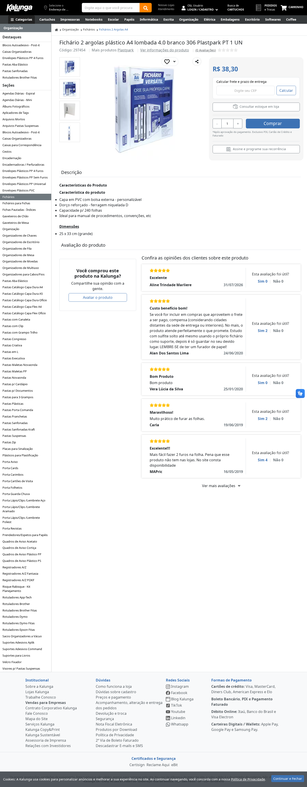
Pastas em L (10, 352)
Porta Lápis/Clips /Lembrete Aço (23, 500)
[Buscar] (146, 7)
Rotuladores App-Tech (17, 597)
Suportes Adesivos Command (22, 649)
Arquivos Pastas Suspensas (20, 126)
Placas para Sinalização (17, 449)
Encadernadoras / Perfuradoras (23, 165)
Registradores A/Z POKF (18, 580)
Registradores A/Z (14, 567)
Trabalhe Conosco (40, 697)
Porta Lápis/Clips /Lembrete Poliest (21, 520)
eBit (174, 764)
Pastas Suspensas (14, 436)
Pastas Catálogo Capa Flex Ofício (24, 313)
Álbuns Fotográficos (15, 106)
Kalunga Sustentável (42, 734)
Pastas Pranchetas (14, 416)
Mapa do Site (36, 718)
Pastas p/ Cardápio (15, 384)
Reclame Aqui (158, 764)
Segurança (105, 718)
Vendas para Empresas (45, 702)
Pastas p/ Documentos (17, 391)
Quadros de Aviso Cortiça (19, 548)
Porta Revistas (12, 528)
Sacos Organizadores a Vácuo (22, 636)
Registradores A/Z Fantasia (20, 574)
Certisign (137, 764)
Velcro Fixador (12, 662)
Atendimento (166, 9)
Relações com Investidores (48, 745)
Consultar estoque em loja (259, 106)
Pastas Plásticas (12, 404)
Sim (262, 281)
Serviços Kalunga (39, 724)
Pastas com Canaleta (16, 319)
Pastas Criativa (12, 345)
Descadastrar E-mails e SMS (119, 745)
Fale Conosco (36, 713)
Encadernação (11, 158)
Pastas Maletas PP (14, 371)
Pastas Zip (9, 442)
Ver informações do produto (164, 50)
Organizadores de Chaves (19, 235)
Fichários (8, 197)
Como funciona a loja (114, 686)
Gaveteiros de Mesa (15, 223)
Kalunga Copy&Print (42, 729)
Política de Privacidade (115, 734)
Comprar (273, 123)
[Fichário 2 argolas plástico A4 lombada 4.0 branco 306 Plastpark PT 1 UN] (69, 67)
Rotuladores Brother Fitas (19, 77)
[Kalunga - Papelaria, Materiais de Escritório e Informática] (19, 7)
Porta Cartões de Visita (17, 481)
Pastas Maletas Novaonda (19, 365)
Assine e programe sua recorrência (259, 149)
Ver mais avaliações (219, 485)
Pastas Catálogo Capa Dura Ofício (24, 300)
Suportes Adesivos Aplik (18, 642)
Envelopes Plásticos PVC (18, 190)
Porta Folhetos (12, 488)
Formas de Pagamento (231, 680)
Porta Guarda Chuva (16, 494)
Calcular (286, 90)
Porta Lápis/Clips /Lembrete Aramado (21, 509)
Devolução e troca (111, 713)
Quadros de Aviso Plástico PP (21, 554)
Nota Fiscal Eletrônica (114, 724)
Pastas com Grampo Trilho (20, 332)
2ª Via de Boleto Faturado (117, 740)
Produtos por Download (116, 729)
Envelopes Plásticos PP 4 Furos (22, 58)
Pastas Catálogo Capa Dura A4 (22, 287)
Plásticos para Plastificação (20, 455)
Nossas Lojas (166, 5)
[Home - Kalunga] (56, 29)
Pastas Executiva (13, 358)
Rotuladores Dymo (15, 617)
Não (278, 281)
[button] (69, 67)
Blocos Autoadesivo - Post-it (21, 45)
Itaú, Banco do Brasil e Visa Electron (243, 714)
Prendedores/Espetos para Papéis (25, 535)
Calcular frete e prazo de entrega (241, 81)
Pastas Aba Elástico (15, 64)
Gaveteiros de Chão (15, 216)
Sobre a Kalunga (39, 686)
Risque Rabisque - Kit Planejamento (16, 589)
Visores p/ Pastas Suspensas (21, 668)
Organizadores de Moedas (20, 261)
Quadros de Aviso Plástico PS (21, 561)
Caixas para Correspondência (21, 145)
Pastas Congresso (14, 339)
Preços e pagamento (113, 697)
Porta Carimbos (12, 475)
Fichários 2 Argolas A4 (113, 29)
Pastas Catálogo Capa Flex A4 (22, 307)
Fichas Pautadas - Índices (19, 210)
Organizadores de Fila (16, 248)
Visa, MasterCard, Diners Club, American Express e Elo (243, 689)
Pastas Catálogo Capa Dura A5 (22, 294)
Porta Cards (10, 468)
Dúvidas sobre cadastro (116, 691)
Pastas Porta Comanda (17, 410)
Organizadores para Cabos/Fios (23, 274)
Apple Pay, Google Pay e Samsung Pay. (244, 727)
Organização (10, 229)
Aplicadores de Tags (15, 113)
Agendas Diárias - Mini (17, 100)
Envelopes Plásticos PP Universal (24, 184)
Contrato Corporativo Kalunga (51, 708)
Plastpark (126, 50)
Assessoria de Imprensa (45, 740)
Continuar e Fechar (287, 778)
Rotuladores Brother (16, 604)
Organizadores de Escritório (21, 242)
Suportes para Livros (16, 655)
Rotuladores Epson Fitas (18, 630)
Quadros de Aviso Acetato (19, 541)
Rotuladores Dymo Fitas (18, 623)
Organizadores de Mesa (18, 255)
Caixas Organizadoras (16, 52)
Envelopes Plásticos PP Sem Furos (25, 177)
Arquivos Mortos (13, 119)
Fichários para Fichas (16, 203)
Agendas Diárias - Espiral (18, 93)
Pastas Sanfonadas (15, 71)
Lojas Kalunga (37, 691)
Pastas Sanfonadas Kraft (18, 429)
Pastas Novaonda (14, 378)
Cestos (6, 151)
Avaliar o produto (98, 297)
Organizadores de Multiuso (20, 268)
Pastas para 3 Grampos (17, 397)
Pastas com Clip (12, 326)
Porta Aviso (10, 462)
